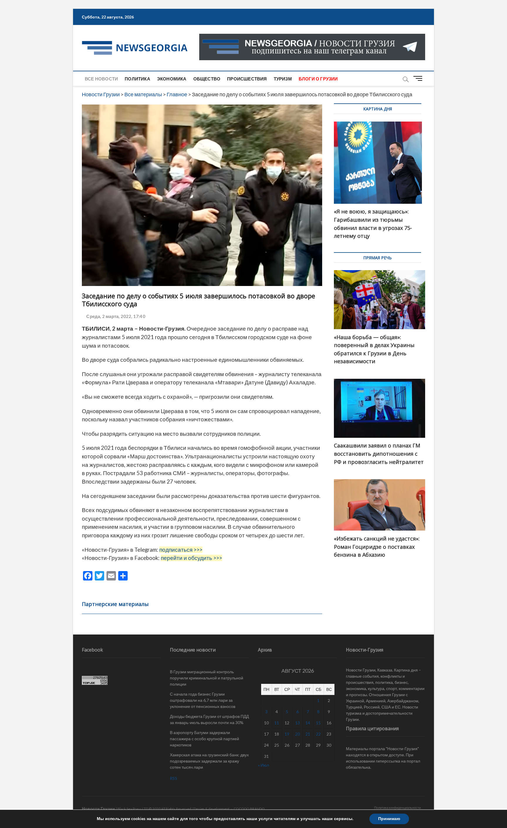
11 (276, 722)
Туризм (283, 78)
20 (297, 733)
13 (297, 722)
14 (307, 722)
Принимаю (389, 819)
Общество (207, 78)
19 (287, 733)
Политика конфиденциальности (397, 808)
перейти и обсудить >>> (191, 558)
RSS (173, 778)
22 (318, 733)
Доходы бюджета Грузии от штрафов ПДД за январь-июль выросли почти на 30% (209, 719)
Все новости (101, 78)
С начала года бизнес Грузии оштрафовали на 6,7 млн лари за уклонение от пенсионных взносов (202, 700)
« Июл (263, 765)
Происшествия (247, 78)
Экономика (172, 78)
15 (318, 722)
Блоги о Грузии (318, 78)
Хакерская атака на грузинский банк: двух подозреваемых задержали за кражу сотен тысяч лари (209, 761)
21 (307, 733)
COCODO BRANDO (249, 809)
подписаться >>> (180, 549)
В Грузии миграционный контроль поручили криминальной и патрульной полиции (206, 677)
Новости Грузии (98, 808)
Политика (137, 78)
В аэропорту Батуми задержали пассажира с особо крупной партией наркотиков (204, 738)
